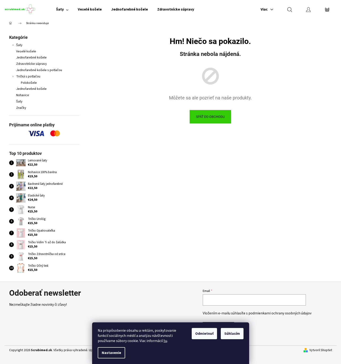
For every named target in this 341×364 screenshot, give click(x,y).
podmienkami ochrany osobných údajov (279, 313)
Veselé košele (26, 51)
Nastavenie (111, 352)
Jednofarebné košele (31, 57)
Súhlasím (232, 333)
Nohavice (22, 95)
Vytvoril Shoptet (320, 350)
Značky (21, 108)
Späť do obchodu (210, 117)
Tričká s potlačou (28, 76)
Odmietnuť (204, 333)
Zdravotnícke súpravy (31, 64)
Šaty (19, 45)
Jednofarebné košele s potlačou (39, 70)
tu (165, 340)
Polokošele (29, 82)
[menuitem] (62, 9)
